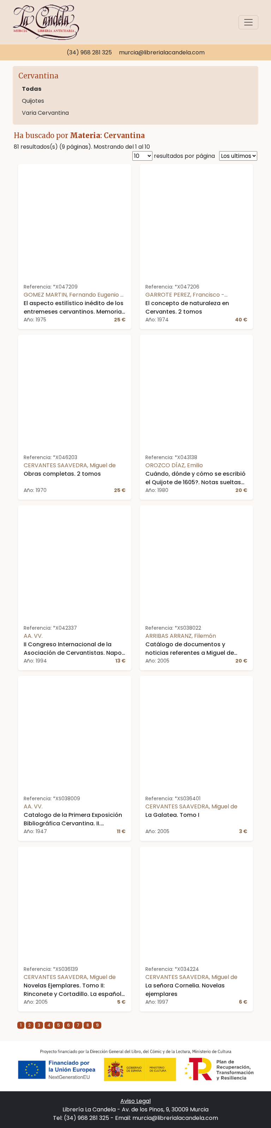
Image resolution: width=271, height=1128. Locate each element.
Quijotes (33, 101)
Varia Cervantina (45, 113)
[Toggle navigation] (248, 22)
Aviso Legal (135, 1101)
